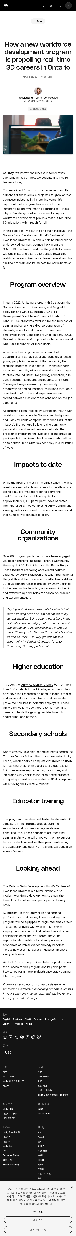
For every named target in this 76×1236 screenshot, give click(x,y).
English (6, 1019)
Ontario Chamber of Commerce (24, 307)
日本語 (28, 1019)
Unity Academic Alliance (37, 684)
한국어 (29, 1023)
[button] (38, 21)
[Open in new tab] (22, 1081)
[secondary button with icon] (68, 5)
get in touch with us (42, 993)
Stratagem (58, 302)
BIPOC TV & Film (27, 565)
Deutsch (17, 1019)
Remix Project (60, 565)
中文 (61, 1019)
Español (7, 1023)
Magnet (58, 307)
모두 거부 (38, 1219)
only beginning (47, 190)
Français (38, 1019)
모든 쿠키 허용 (38, 1229)
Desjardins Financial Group (21, 339)
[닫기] (72, 1187)
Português (50, 1019)
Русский (18, 1023)
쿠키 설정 (38, 1211)
